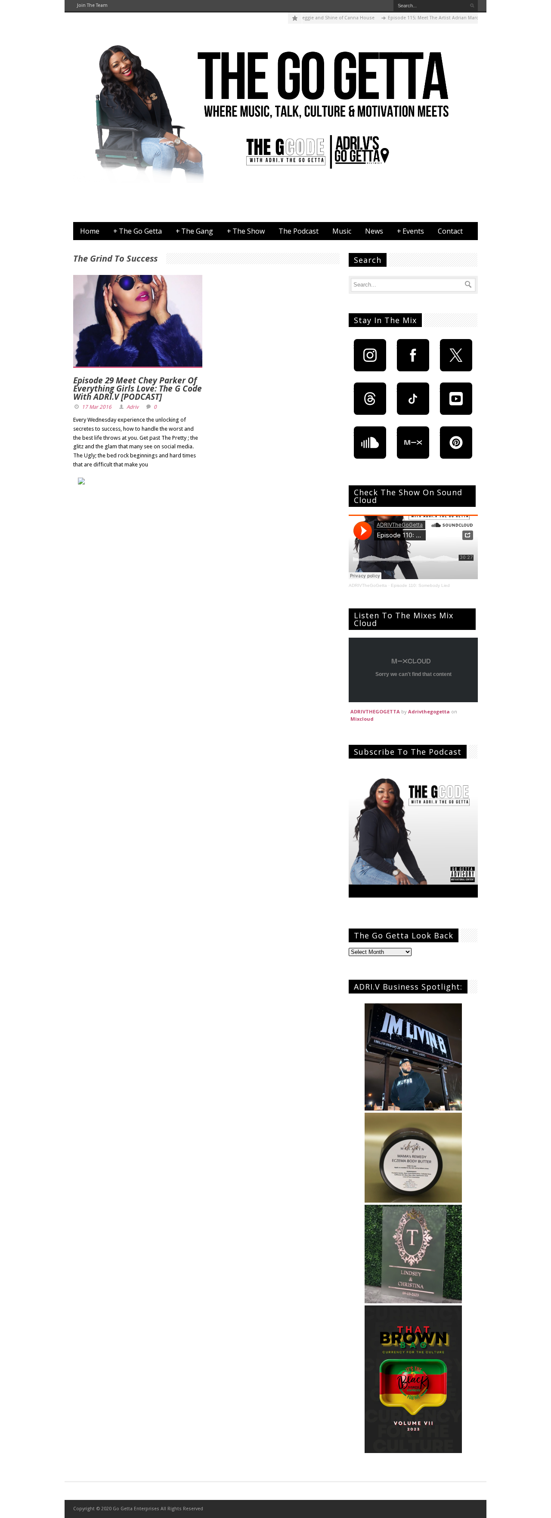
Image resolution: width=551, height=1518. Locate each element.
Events (410, 231)
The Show (246, 231)
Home (89, 231)
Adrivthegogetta (429, 711)
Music (341, 231)
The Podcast (299, 231)
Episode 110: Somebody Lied (420, 585)
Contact (450, 231)
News (374, 231)
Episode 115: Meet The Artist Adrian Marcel (414, 18)
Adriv (133, 407)
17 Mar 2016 (96, 407)
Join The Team (92, 5)
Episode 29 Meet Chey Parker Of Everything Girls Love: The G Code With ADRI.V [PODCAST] (137, 388)
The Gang (194, 231)
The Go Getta (137, 231)
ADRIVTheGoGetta (368, 585)
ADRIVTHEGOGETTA (375, 711)
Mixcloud (362, 719)
